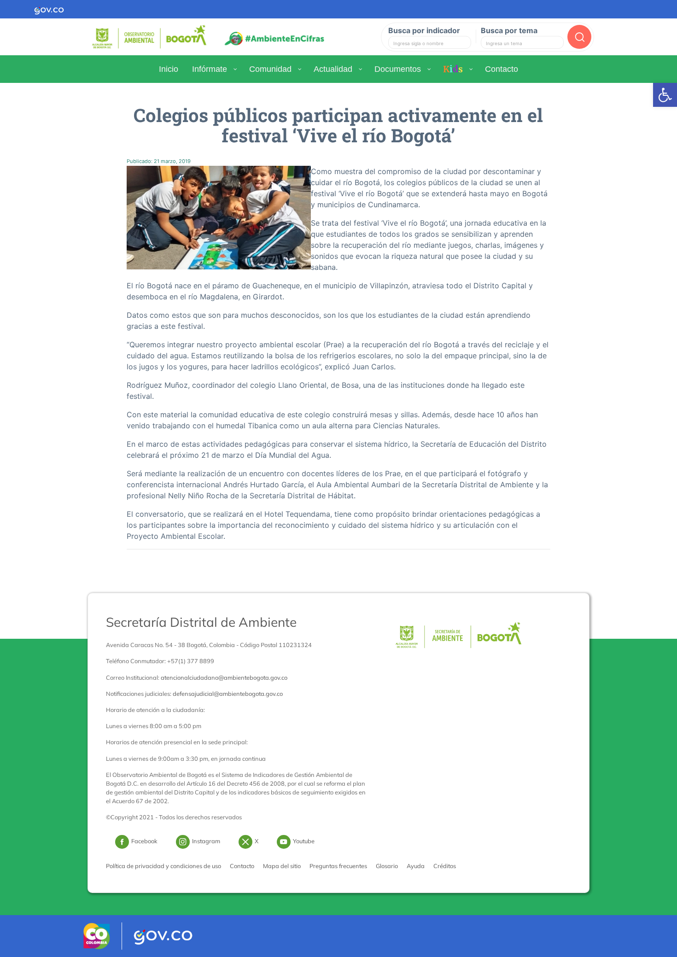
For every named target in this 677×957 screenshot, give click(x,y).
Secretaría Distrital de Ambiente (201, 622)
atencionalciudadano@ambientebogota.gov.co (224, 677)
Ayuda (416, 865)
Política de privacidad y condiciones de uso (163, 865)
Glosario (387, 865)
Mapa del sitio (282, 865)
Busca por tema (509, 30)
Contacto (242, 865)
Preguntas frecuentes (338, 865)
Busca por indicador (424, 30)
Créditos (444, 865)
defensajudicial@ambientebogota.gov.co (228, 693)
